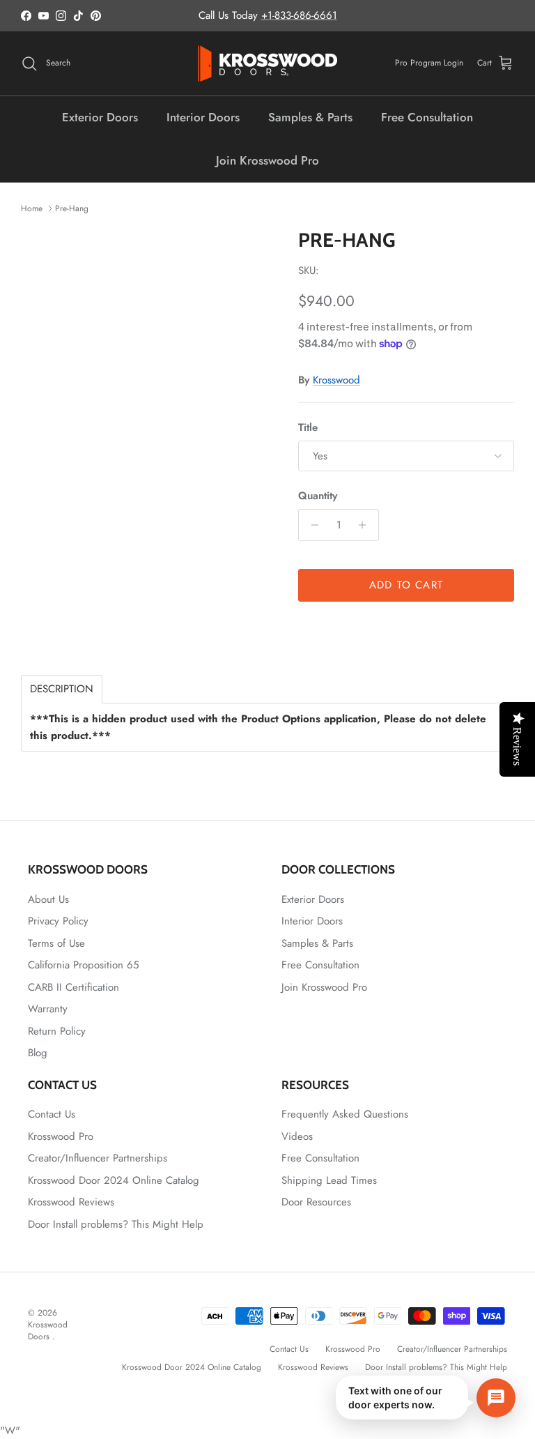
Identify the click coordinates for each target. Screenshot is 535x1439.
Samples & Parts (310, 117)
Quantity (317, 496)
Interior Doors (203, 117)
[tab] (61, 689)
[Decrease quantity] (311, 525)
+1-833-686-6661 (299, 15)
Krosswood (336, 380)
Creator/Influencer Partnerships (97, 1158)
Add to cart (406, 585)
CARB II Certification (73, 987)
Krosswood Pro (60, 1136)
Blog (37, 1052)
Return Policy (57, 1031)
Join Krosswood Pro (267, 160)
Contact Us (51, 1114)
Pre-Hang (71, 208)
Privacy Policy (58, 921)
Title (308, 427)
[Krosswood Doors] (267, 63)
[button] (425, 1397)
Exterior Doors (100, 117)
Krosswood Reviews (71, 1202)
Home (31, 208)
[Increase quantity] (366, 525)
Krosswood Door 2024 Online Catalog (113, 1180)
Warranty (48, 1009)
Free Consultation (427, 117)
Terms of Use (56, 943)
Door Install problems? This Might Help (115, 1224)
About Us (48, 899)
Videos (297, 1136)
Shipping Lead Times (329, 1180)
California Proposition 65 (83, 965)
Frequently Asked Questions (344, 1114)
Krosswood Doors (48, 1330)
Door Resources (316, 1202)
